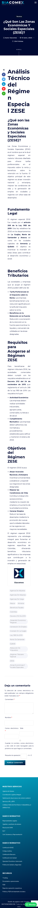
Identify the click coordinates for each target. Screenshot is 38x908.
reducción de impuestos (15, 649)
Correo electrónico (11, 729)
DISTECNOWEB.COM (8, 904)
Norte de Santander (17, 639)
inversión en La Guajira (18, 631)
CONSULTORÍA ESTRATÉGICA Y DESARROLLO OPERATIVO (17, 806)
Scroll (19, 49)
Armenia (21, 603)
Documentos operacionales (11, 881)
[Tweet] (4, 79)
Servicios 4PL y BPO (9, 801)
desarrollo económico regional (18, 621)
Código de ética (7, 851)
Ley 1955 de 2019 (16, 635)
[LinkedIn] (4, 84)
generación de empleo (18, 627)
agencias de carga (17, 599)
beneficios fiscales (17, 608)
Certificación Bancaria (9, 854)
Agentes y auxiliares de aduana (12, 824)
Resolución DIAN (8, 828)
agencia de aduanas (17, 591)
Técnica (19, 16)
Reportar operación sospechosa (12, 888)
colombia (13, 612)
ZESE (12, 661)
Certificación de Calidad (10, 858)
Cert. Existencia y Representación (12, 834)
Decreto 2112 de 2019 (18, 616)
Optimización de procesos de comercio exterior (17, 798)
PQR (4, 885)
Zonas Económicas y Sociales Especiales (17, 666)
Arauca (12, 603)
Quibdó (12, 644)
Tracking (5, 878)
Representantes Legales (10, 821)
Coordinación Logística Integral (12, 795)
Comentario (9, 699)
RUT (4, 831)
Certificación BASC (8, 848)
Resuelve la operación (12, 755)
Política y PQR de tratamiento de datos (14, 892)
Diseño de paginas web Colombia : (19, 902)
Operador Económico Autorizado (12, 861)
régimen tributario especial (17, 656)
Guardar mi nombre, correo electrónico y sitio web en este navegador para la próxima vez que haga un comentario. (19, 745)
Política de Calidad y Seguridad (12, 865)
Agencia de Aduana (8, 791)
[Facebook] (4, 74)
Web (21, 728)
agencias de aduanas (18, 595)
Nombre (8, 717)
